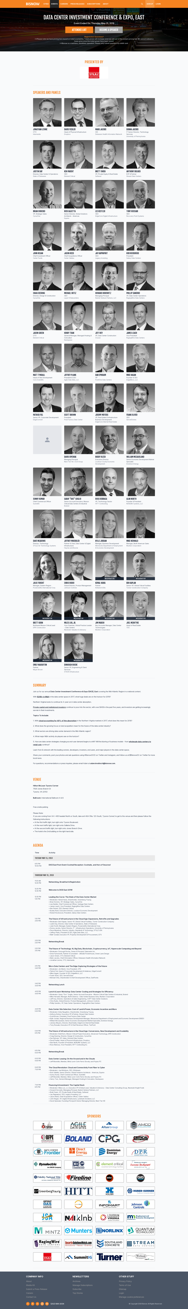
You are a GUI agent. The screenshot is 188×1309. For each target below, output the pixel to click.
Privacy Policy (125, 1281)
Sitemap (122, 1289)
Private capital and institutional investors (49, 707)
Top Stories (78, 1293)
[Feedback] (47, 1304)
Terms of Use (125, 1285)
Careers (64, 4)
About (105, 4)
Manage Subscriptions (83, 1285)
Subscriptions (93, 4)
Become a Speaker (108, 29)
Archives (76, 1281)
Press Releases (77, 4)
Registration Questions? (94, 37)
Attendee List (79, 29)
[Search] (142, 4)
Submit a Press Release (36, 1289)
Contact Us (31, 1297)
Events (54, 4)
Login (158, 4)
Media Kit (30, 1285)
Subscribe (77, 1289)
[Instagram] (42, 1304)
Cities (46, 4)
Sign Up (150, 4)
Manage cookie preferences (131, 1297)
